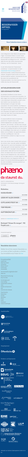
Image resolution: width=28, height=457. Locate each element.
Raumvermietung (7, 276)
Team (2, 285)
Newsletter (3, 297)
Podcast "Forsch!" (4, 266)
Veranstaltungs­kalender (9, 271)
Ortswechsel (3, 264)
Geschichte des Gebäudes (6, 290)
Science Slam (4, 267)
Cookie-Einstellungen (5, 303)
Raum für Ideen (4, 277)
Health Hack (3, 261)
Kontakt (2, 295)
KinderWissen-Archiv (12, 218)
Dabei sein (3, 273)
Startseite (4, 292)
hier (22, 253)
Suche (2, 300)
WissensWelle (4, 269)
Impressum (3, 302)
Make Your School (5, 263)
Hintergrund (5, 280)
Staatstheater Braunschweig (8, 70)
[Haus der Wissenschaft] (18, 7)
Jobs (2, 288)
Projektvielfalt (6, 259)
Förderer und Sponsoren (6, 286)
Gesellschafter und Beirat (6, 283)
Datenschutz (3, 294)
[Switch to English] (26, 2)
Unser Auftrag (4, 282)
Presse (2, 299)
